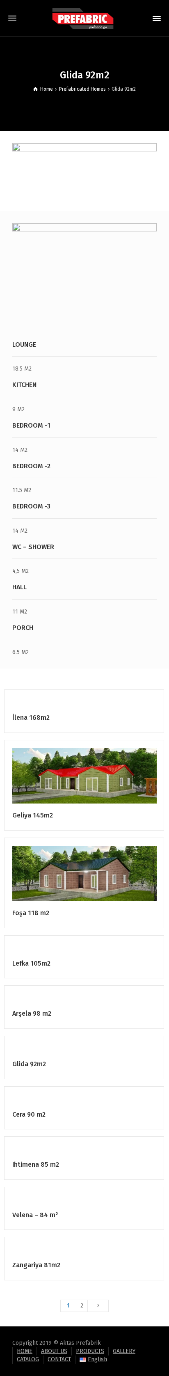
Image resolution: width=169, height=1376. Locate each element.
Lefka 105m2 (31, 963)
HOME (24, 1351)
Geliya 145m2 (32, 815)
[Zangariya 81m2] (96, 1252)
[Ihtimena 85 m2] (96, 1152)
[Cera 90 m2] (96, 1102)
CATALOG (28, 1359)
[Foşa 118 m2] (96, 873)
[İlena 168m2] (96, 705)
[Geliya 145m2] (96, 776)
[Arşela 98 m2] (96, 1001)
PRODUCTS (90, 1351)
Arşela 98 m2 (31, 1013)
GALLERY (124, 1351)
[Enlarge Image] (73, 705)
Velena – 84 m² (35, 1215)
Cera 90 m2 (29, 1114)
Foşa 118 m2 (30, 913)
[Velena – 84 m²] (96, 1202)
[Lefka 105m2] (96, 951)
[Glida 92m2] (96, 1051)
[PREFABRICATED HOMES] (84, 18)
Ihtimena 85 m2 (35, 1164)
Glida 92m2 (29, 1064)
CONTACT (59, 1359)
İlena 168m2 (31, 717)
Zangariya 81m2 (36, 1265)
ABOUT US (54, 1351)
